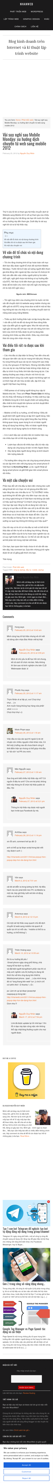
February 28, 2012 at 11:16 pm (28, 835)
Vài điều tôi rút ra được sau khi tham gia (19, 242)
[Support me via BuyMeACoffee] (26, 1098)
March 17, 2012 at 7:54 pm (30, 1017)
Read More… (25, 1136)
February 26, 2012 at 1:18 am (27, 732)
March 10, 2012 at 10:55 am (27, 953)
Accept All (26, 1465)
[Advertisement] (26, 86)
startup (41, 570)
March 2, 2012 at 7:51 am (26, 880)
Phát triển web (18, 567)
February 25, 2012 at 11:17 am (28, 693)
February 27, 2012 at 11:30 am (28, 772)
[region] (26, 1463)
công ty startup (19, 570)
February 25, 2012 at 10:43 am (28, 630)
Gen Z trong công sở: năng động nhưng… (24, 1283)
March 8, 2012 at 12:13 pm (26, 916)
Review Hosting (29, 1393)
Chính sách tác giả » (22, 1430)
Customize (26, 1471)
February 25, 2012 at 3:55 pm (32, 652)
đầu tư (28, 570)
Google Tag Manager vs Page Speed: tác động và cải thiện (24, 1330)
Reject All (26, 1478)
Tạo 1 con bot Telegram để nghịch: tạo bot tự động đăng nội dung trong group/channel (26, 1230)
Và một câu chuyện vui (13, 245)
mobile (34, 570)
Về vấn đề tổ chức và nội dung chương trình (21, 239)
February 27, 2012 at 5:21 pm (32, 801)
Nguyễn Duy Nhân (27, 649)
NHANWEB (26, 4)
